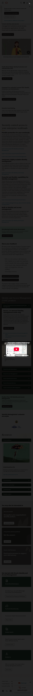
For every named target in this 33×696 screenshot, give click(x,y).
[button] (30, 3)
